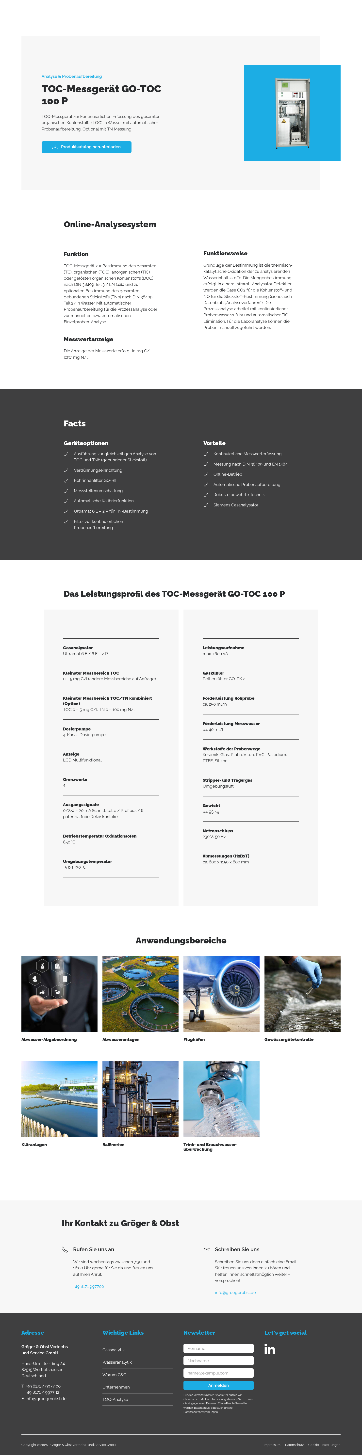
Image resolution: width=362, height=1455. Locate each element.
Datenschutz (294, 1445)
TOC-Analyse (115, 1399)
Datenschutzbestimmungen (200, 1412)
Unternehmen (116, 1387)
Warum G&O (114, 1374)
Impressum (272, 1445)
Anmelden (218, 1385)
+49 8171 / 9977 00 (43, 1386)
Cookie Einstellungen (324, 1445)
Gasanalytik (113, 1349)
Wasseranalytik (117, 1362)
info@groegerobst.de (46, 1398)
